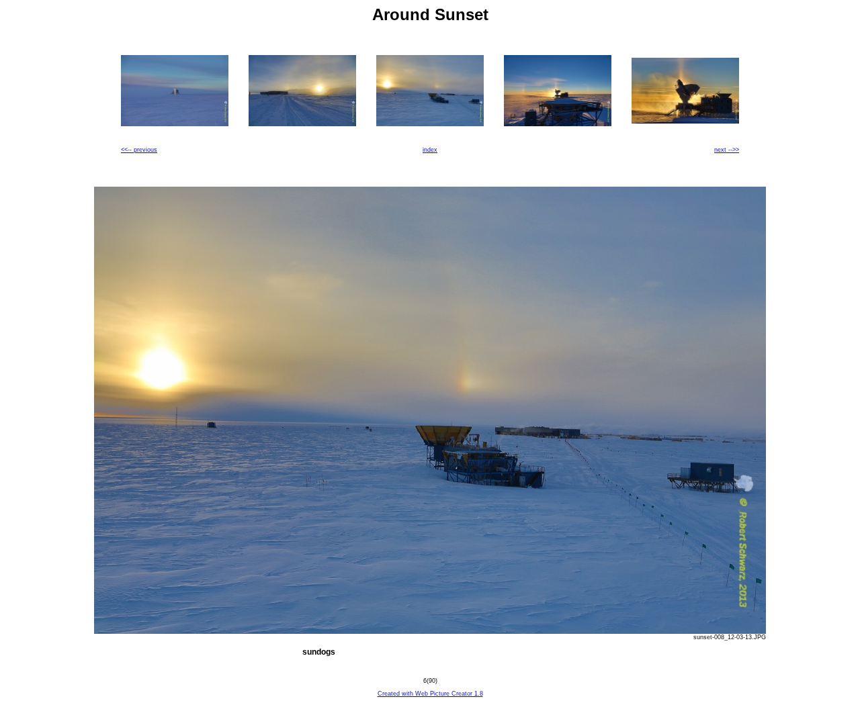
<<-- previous (139, 149)
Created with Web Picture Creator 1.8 (430, 693)
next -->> (726, 149)
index (430, 149)
